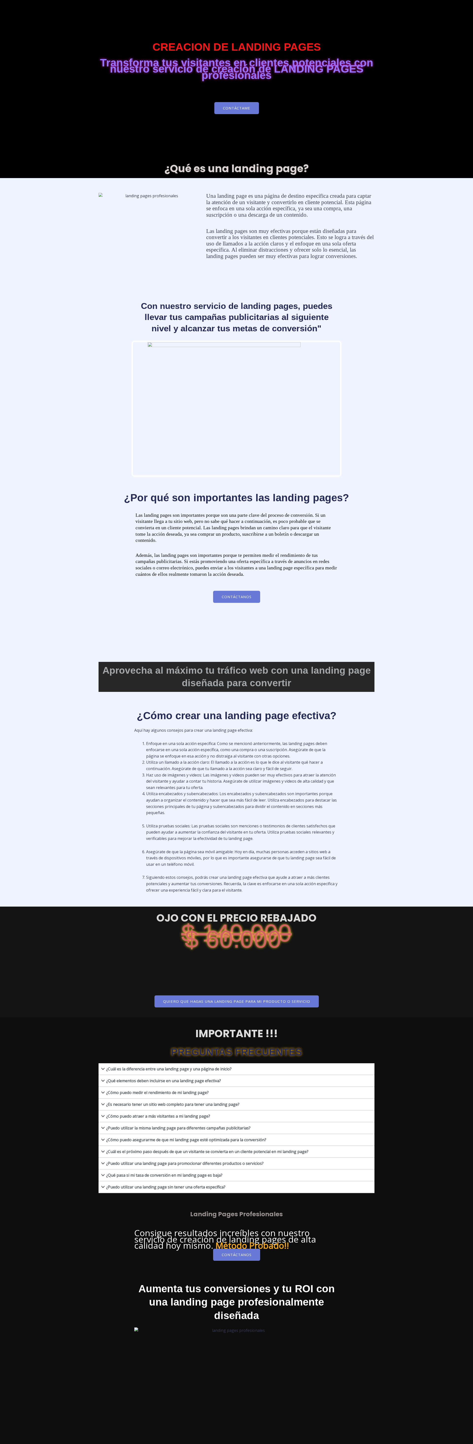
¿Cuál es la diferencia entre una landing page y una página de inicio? (169, 1069)
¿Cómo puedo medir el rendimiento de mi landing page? (157, 1092)
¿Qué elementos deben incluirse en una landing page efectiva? (163, 1080)
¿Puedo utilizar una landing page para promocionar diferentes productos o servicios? (185, 1163)
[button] (236, 1069)
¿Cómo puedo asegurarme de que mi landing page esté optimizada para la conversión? (186, 1139)
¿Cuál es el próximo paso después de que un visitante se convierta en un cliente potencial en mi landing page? (207, 1151)
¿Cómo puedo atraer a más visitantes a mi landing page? (158, 1116)
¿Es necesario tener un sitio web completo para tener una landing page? (172, 1104)
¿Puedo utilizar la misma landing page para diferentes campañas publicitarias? (178, 1128)
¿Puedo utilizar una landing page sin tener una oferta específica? (165, 1187)
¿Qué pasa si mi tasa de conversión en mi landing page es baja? (164, 1175)
